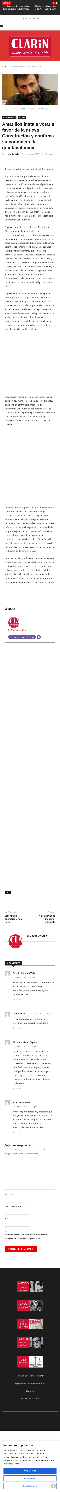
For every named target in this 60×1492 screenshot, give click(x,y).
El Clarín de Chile (11, 151)
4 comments (50, 151)
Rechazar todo (30, 1486)
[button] (53, 3)
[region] (30, 1466)
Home (5, 64)
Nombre (9, 1192)
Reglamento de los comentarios (30, 1380)
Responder (17, 996)
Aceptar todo (30, 1470)
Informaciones (18, 64)
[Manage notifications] (53, 1486)
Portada (22, 115)
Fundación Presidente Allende (30, 1373)
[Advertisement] (30, 362)
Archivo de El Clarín (30, 1395)
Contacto (30, 1388)
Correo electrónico (13, 1204)
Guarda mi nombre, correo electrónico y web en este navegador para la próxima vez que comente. (26, 1233)
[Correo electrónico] (39, 634)
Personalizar (30, 1478)
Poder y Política (36, 64)
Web (6, 1216)
